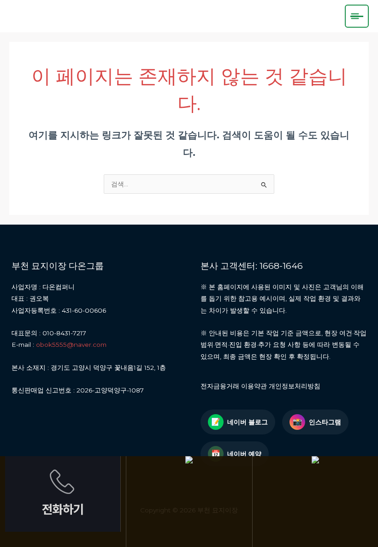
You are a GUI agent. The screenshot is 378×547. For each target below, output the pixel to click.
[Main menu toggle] (357, 16)
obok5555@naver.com (71, 344)
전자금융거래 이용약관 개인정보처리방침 (260, 386)
